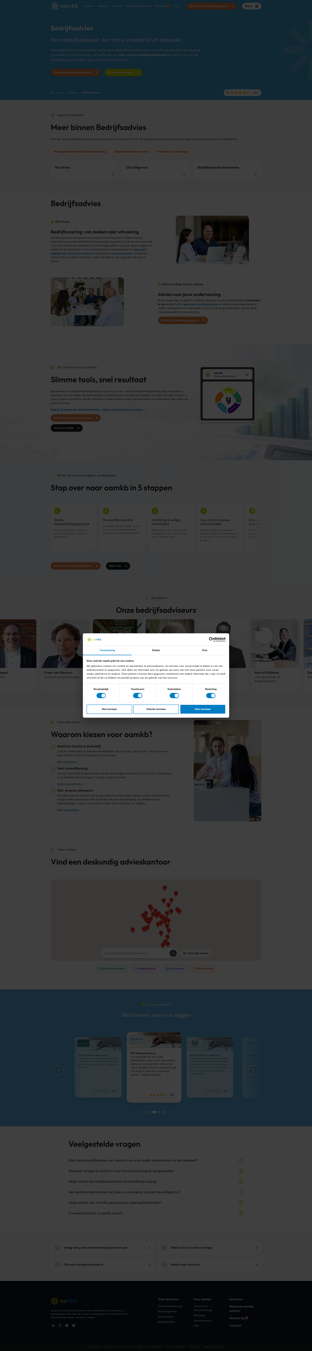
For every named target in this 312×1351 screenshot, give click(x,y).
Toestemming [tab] (107, 650)
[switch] (137, 695)
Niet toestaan (109, 709)
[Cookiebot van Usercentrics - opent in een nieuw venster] (211, 639)
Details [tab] (156, 650)
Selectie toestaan (156, 709)
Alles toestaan (203, 709)
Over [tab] (205, 650)
